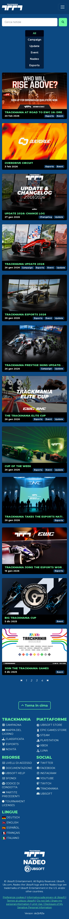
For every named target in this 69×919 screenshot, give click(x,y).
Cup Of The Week (18, 466)
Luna (44, 750)
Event (34, 52)
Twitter (46, 762)
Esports (34, 65)
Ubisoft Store (51, 724)
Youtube (47, 778)
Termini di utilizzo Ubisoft (21, 900)
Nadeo (34, 58)
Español (12, 827)
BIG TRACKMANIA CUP (20, 617)
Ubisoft (46, 793)
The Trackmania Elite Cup (25, 415)
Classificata (14, 739)
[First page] (21, 680)
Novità (10, 749)
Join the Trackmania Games (27, 668)
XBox (44, 745)
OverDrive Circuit (19, 162)
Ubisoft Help (14, 773)
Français (13, 832)
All (34, 33)
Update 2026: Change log (25, 213)
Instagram (48, 773)
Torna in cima (36, 705)
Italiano (12, 837)
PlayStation (49, 740)
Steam (45, 735)
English (12, 822)
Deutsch (13, 817)
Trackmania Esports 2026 (25, 314)
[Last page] (47, 680)
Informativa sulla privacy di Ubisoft (46, 897)
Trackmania (49, 788)
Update (34, 46)
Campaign (34, 39)
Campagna (13, 724)
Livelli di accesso (18, 762)
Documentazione (18, 768)
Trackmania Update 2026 (24, 264)
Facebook (47, 768)
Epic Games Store (53, 730)
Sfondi (10, 778)
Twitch (45, 783)
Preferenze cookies (14, 897)
